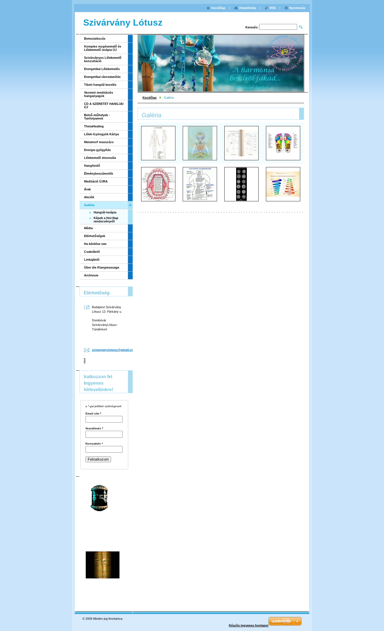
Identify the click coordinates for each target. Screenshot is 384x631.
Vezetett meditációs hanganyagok (98, 94)
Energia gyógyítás (97, 150)
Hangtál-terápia (105, 212)
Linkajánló (92, 259)
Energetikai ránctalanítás (102, 76)
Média (88, 228)
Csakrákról (92, 251)
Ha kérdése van (95, 243)
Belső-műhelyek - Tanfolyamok (97, 116)
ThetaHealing (94, 126)
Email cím (93, 413)
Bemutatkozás (94, 38)
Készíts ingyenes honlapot (248, 625)
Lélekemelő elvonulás (100, 157)
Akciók (89, 197)
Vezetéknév (94, 428)
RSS (273, 8)
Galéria (89, 205)
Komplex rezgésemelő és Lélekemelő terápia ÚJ (102, 48)
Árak (87, 189)
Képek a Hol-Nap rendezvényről (106, 219)
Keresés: (251, 27)
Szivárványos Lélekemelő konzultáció (102, 59)
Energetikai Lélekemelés (102, 69)
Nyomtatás (297, 8)
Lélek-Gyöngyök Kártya (101, 134)
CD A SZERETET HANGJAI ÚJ (103, 105)
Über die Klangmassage (101, 267)
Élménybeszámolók (98, 173)
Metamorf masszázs (99, 142)
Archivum (91, 275)
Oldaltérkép (247, 8)
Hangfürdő (92, 165)
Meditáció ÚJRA (96, 181)
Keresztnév (94, 443)
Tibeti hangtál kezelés (100, 84)
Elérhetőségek (94, 236)
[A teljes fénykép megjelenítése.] (158, 143)
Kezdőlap (150, 97)
